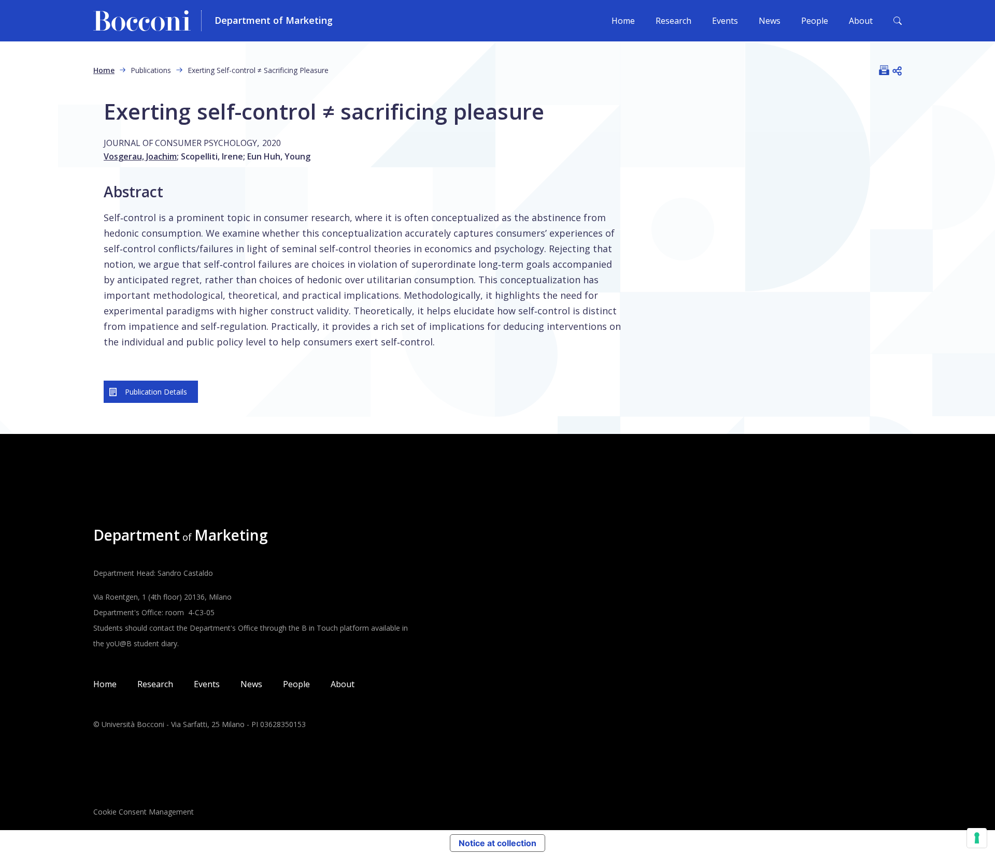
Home (623, 20)
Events (725, 20)
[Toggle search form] (897, 21)
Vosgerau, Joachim (140, 156)
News (769, 20)
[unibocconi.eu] (147, 20)
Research (673, 20)
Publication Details (156, 392)
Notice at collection (497, 843)
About (861, 20)
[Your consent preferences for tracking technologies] (977, 838)
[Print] (884, 70)
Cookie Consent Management (143, 812)
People (814, 20)
